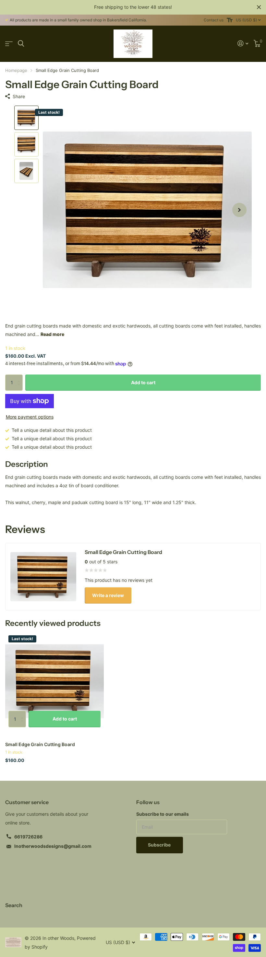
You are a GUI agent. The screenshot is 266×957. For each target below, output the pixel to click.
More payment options (30, 417)
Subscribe (160, 844)
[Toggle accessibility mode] (230, 20)
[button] (239, 210)
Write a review (108, 595)
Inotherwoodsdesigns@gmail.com (52, 846)
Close (259, 7)
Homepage (16, 70)
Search (13, 905)
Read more (52, 334)
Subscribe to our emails (162, 814)
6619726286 (28, 836)
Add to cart (143, 382)
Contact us (214, 19)
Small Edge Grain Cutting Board (40, 744)
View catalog (9, 43)
